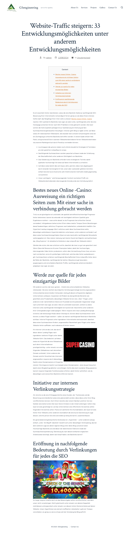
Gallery (102, 7)
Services (84, 7)
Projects (94, 7)
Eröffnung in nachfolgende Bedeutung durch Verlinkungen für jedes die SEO (66, 102)
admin (49, 57)
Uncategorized (83, 57)
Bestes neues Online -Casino (81, 119)
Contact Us (112, 7)
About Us (74, 7)
